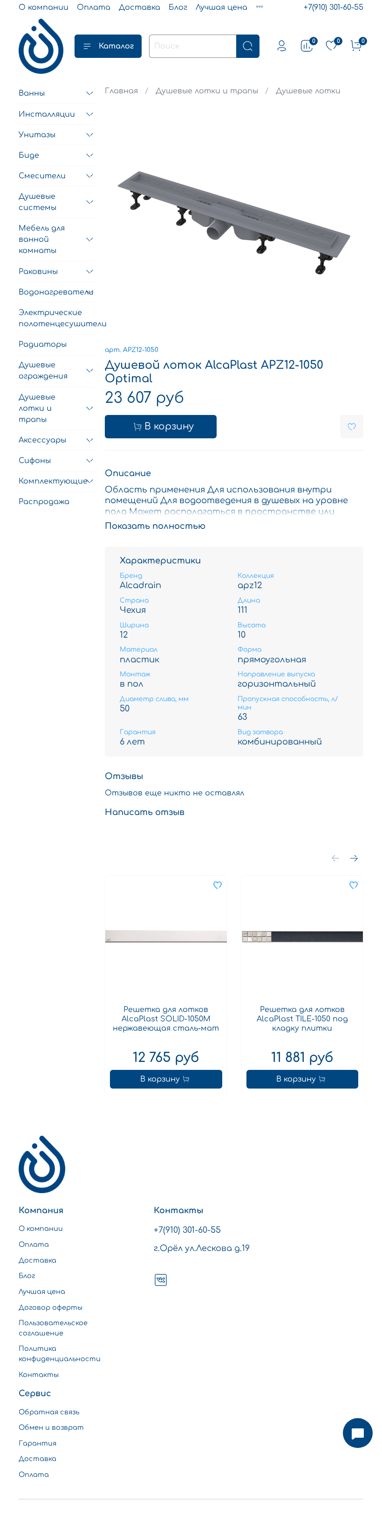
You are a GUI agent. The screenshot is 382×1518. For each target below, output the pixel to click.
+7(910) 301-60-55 (333, 7)
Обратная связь (49, 1412)
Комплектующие (49, 481)
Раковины (38, 271)
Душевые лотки (308, 91)
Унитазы (37, 135)
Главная (121, 91)
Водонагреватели (49, 292)
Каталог (116, 46)
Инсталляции (47, 114)
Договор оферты (50, 1307)
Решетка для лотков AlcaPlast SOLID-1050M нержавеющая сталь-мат (166, 1018)
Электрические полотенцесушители (57, 318)
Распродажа (44, 502)
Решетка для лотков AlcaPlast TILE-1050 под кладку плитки (302, 1018)
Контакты (39, 1374)
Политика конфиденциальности (60, 1354)
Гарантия (37, 1443)
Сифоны (35, 461)
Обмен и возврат (51, 1427)
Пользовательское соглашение (53, 1328)
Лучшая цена (221, 7)
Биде (29, 155)
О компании (43, 7)
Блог (178, 7)
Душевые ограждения (43, 370)
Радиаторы (43, 344)
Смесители (42, 176)
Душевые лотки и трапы (207, 91)
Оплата (93, 7)
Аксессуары (42, 440)
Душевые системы (37, 202)
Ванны (32, 93)
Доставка (139, 7)
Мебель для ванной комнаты (42, 239)
